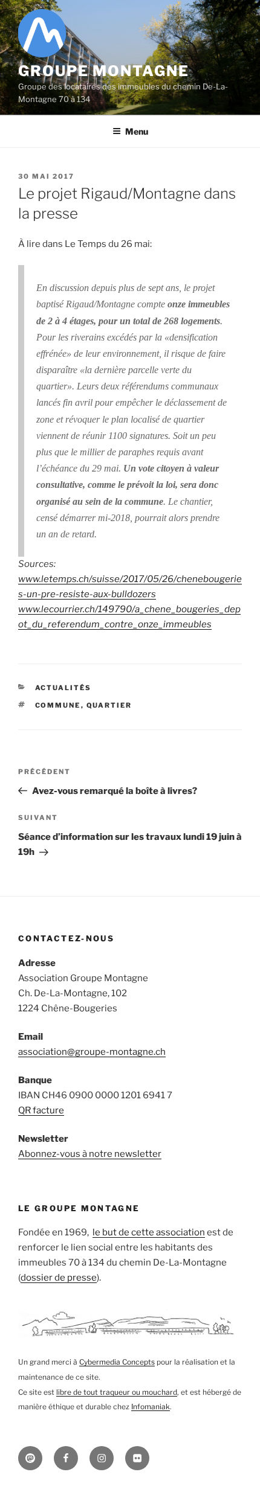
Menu (136, 131)
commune (58, 705)
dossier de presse (59, 1277)
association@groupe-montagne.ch (92, 1051)
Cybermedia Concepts (117, 1361)
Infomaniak (150, 1406)
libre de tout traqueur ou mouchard (116, 1392)
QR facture (41, 1110)
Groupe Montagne (103, 71)
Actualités (63, 687)
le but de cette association (149, 1232)
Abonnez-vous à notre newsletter (89, 1153)
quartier (109, 705)
